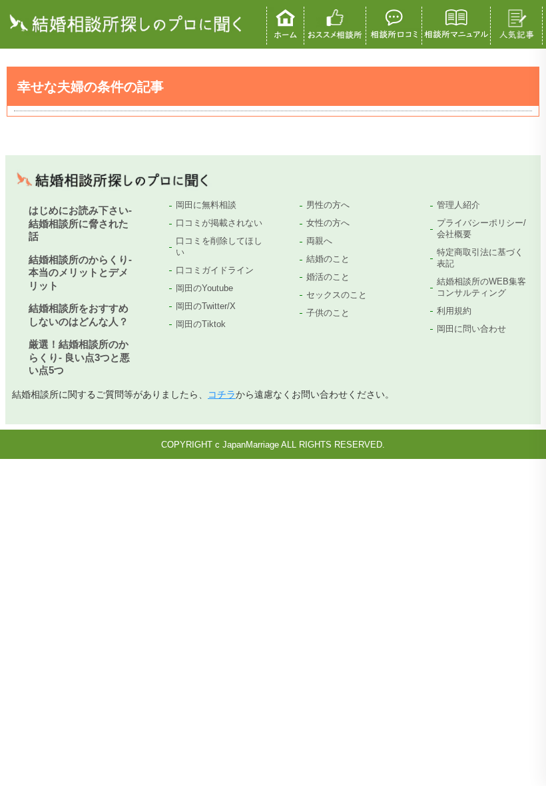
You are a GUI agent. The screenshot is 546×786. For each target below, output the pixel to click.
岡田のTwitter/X (206, 306)
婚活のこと (328, 277)
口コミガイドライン (215, 270)
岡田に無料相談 (206, 205)
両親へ (319, 241)
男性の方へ (328, 205)
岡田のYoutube (204, 288)
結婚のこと (328, 259)
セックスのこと (336, 295)
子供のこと (328, 313)
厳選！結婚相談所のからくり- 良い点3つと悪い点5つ (79, 357)
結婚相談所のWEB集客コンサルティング (481, 287)
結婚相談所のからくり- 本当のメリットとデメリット (80, 272)
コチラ (222, 394)
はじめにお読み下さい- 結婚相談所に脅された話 (80, 223)
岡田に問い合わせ (471, 329)
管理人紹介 (458, 205)
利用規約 (454, 311)
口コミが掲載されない (219, 223)
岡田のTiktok (201, 324)
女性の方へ (328, 223)
